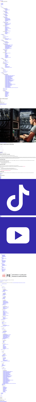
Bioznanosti (6, 15)
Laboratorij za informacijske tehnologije (8, 85)
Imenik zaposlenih (5, 88)
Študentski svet (6, 56)
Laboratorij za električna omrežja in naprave (9, 76)
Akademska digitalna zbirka (7, 66)
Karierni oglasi (3, 365)
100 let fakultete (6, 96)
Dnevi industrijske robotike (7, 45)
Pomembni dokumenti (7, 24)
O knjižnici (5, 59)
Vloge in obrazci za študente (7, 19)
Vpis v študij (4, 310)
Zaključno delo (6, 20)
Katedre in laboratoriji (7, 38)
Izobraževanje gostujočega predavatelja (6, 336)
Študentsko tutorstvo (7, 48)
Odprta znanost (6, 39)
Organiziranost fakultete (7, 92)
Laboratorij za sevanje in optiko (8, 86)
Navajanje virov (4, 358)
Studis (5, 26)
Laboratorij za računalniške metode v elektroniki (7, 376)
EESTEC (6, 51)
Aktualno (2, 266)
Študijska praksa (6, 32)
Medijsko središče (5, 89)
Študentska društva (5, 49)
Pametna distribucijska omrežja (7, 47)
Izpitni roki (4, 312)
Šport (5, 104)
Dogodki (5, 70)
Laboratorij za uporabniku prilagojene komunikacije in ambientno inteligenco (11, 87)
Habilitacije (6, 95)
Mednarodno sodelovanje (6, 36)
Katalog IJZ (4, 391)
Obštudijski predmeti (4, 261)
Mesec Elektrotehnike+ (7, 42)
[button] (2, 104)
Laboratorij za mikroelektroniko (8, 79)
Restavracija (4, 389)
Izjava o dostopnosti (23, 282)
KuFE (5, 54)
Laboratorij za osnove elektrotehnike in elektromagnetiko (10, 75)
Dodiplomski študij (5, 8)
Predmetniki (6, 29)
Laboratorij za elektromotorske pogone (8, 83)
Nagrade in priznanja (7, 93)
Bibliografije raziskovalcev (4, 355)
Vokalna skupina (6, 55)
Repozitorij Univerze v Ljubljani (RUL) (8, 67)
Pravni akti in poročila (5, 390)
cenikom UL (24, 166)
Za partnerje (2, 3)
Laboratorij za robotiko (5, 377)
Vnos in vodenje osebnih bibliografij (6, 325)
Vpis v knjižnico (4, 357)
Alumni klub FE (3, 262)
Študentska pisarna (3, 298)
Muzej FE (3, 271)
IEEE (3, 342)
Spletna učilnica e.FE (5, 311)
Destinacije (6, 33)
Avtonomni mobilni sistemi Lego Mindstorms (7, 334)
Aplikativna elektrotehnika (5, 290)
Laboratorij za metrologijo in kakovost (8, 81)
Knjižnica (6, 30)
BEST (3, 341)
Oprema (4, 37)
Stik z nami (6, 91)
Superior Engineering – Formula (8, 57)
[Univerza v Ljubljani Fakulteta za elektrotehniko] (4, 2)
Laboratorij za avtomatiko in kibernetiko (8, 84)
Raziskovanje (2, 34)
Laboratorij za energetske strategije (8, 77)
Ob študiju (2, 326)
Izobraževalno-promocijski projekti (8, 46)
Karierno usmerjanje (5, 41)
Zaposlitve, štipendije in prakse (5, 315)
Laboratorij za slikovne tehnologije (6, 378)
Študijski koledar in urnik (7, 18)
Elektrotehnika (6, 9)
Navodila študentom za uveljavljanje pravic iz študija (5, 170)
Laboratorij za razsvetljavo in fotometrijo (8, 78)
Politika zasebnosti (20, 282)
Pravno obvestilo (14, 282)
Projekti (2, 322)
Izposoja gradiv (6, 60)
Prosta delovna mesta (2, 104)
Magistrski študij (3, 291)
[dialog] (18, 101)
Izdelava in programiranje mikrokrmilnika (6, 335)
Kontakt (6, 21)
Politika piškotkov (17, 282)
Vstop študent (2, 4)
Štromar (6, 50)
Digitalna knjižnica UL (5, 360)
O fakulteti (2, 72)
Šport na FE (6, 53)
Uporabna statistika (4, 294)
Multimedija (6, 10)
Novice (4, 69)
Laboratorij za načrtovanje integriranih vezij (9, 80)
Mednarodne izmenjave (6, 22)
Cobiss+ (4, 359)
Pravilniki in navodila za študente (8, 28)
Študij (1, 254)
